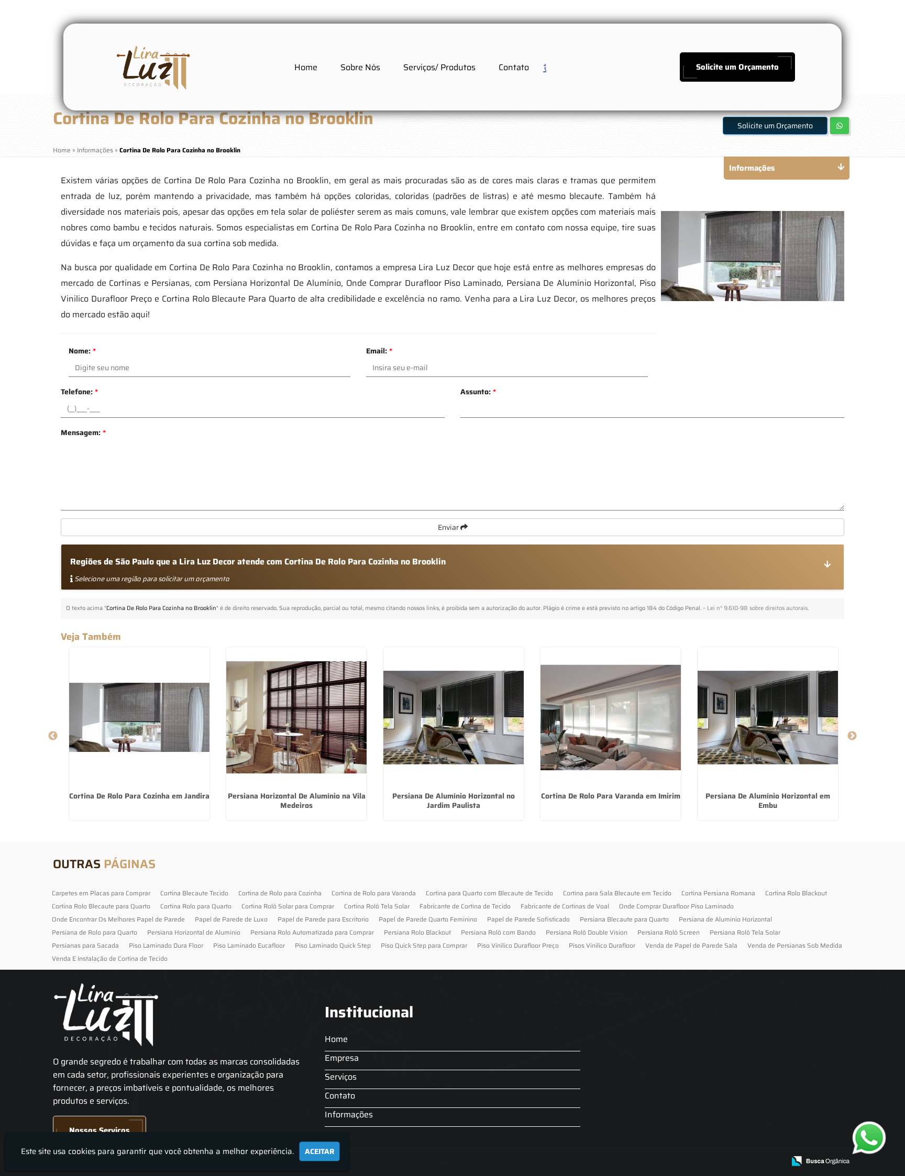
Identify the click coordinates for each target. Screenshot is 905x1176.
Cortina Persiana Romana (718, 893)
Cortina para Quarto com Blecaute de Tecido (489, 893)
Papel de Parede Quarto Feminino (428, 919)
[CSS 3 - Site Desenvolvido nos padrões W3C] (736, 1162)
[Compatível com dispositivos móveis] (772, 1162)
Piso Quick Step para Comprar (424, 945)
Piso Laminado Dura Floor (166, 945)
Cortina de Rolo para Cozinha (280, 893)
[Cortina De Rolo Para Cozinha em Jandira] (139, 717)
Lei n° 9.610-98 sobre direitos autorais (757, 608)
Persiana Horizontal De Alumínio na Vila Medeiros (297, 800)
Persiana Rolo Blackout (417, 932)
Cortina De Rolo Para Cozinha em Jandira (139, 796)
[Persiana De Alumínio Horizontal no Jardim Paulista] (453, 717)
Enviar (449, 527)
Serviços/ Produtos (439, 67)
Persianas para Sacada (85, 945)
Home (305, 67)
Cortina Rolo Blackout (796, 893)
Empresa (342, 1057)
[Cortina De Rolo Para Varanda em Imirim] (610, 717)
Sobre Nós (360, 67)
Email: (379, 351)
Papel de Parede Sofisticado (528, 919)
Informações (349, 1114)
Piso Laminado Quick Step (333, 945)
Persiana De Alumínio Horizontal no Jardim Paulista (453, 800)
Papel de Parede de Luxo (231, 919)
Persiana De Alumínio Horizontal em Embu (767, 800)
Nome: (82, 351)
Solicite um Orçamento (737, 67)
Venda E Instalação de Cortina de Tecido (110, 958)
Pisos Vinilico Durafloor (602, 945)
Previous (53, 736)
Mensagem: (83, 432)
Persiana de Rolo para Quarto (94, 932)
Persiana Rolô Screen (668, 932)
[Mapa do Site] (672, 1161)
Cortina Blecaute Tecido (194, 893)
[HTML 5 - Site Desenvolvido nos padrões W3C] (700, 1162)
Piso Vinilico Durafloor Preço (518, 945)
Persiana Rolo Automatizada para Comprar (312, 932)
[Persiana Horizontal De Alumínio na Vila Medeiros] (296, 717)
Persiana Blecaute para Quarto (624, 919)
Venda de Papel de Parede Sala (691, 945)
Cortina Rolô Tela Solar (377, 906)
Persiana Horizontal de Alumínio (193, 932)
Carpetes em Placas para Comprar (101, 893)
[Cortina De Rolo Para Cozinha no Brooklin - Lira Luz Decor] (152, 67)
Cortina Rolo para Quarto (195, 906)
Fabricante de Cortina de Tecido (465, 906)
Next (852, 736)
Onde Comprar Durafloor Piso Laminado (676, 906)
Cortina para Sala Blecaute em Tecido (617, 893)
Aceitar (319, 1151)
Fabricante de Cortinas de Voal (565, 906)
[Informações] (552, 66)
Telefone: (79, 391)
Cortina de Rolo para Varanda (374, 893)
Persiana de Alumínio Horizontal (725, 919)
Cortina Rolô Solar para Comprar (287, 906)
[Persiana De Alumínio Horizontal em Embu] (768, 717)
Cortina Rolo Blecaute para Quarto (101, 906)
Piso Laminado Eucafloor (249, 945)
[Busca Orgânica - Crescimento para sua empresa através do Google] (820, 1160)
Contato (514, 67)
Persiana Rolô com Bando (498, 932)
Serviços (341, 1076)
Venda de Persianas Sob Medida (794, 945)
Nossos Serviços (99, 1130)
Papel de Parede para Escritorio (323, 919)
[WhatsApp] (872, 1137)
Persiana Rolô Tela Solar (745, 932)
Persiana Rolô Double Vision (586, 932)
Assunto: (478, 391)
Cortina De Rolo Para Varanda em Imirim (610, 796)
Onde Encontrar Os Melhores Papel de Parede (118, 919)
